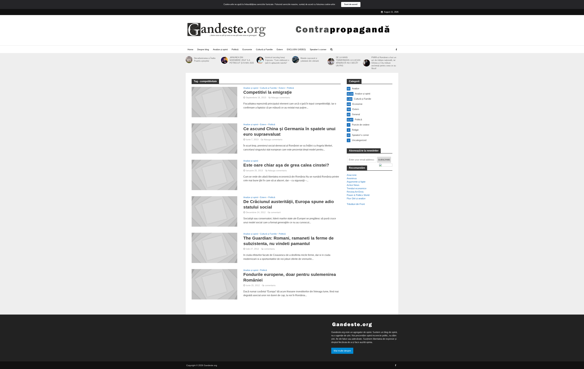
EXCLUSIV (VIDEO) (296, 49)
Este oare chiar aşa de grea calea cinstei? (286, 165)
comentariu (269, 249)
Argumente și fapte (356, 181)
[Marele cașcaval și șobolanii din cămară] (295, 59)
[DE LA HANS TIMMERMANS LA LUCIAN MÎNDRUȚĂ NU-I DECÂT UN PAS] (330, 61)
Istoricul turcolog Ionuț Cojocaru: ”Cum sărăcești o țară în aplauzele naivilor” (277, 60)
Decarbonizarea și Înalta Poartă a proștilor (204, 59)
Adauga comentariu (280, 97)
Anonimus (352, 178)
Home (190, 49)
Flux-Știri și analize (356, 198)
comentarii (276, 212)
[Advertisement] (369, 263)
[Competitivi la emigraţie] (214, 102)
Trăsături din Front (356, 204)
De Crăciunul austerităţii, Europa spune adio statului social (288, 204)
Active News (353, 185)
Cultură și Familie (264, 49)
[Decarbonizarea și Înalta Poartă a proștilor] (189, 59)
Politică (235, 49)
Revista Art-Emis (355, 191)
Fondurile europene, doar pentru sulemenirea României (289, 277)
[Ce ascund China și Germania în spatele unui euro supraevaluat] (214, 138)
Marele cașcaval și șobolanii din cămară (310, 59)
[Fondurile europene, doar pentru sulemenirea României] (214, 284)
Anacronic (352, 175)
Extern (280, 49)
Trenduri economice (356, 188)
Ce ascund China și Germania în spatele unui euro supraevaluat (289, 131)
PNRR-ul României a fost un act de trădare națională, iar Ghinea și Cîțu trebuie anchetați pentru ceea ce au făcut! (383, 63)
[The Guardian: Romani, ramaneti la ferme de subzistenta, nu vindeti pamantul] (214, 247)
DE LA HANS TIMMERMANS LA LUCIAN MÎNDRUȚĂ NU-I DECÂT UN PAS (348, 61)
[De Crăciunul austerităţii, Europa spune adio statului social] (214, 211)
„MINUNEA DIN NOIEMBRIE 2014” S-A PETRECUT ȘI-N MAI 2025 (241, 60)
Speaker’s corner (318, 49)
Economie (247, 49)
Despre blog (203, 49)
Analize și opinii (220, 49)
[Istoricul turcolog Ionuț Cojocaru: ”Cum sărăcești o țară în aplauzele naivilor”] (260, 60)
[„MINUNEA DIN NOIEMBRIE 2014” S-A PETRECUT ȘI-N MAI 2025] (224, 60)
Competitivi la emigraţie (267, 92)
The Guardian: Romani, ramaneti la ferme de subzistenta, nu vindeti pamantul (288, 241)
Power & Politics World (358, 195)
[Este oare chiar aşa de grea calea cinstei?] (214, 174)
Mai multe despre (342, 350)
